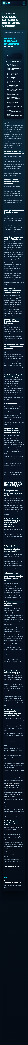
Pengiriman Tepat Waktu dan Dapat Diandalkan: (14, 71)
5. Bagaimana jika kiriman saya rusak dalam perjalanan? (14, 107)
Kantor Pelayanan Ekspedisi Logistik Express (14, 116)
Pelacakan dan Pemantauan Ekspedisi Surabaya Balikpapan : (13, 74)
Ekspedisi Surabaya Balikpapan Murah (14, 61)
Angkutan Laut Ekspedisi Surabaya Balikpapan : (14, 82)
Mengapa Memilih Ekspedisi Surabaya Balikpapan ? (12, 66)
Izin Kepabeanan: (10, 84)
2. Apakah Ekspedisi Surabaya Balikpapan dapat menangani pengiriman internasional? (13, 96)
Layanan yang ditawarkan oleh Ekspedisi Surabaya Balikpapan (13, 79)
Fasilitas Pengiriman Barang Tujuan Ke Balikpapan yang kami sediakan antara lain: (14, 113)
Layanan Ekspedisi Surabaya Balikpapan (13, 110)
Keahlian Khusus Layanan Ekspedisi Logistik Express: (14, 69)
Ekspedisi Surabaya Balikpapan (11, 41)
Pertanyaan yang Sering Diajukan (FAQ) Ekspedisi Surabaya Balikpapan (14, 88)
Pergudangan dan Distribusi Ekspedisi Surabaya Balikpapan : (13, 86)
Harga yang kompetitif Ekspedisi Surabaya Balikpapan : (13, 77)
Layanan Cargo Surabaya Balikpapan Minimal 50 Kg (14, 63)
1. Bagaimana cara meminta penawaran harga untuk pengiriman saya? (14, 92)
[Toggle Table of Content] (19, 56)
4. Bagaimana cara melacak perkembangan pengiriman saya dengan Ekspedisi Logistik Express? (14, 104)
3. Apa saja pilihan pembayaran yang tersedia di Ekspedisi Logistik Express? (14, 100)
